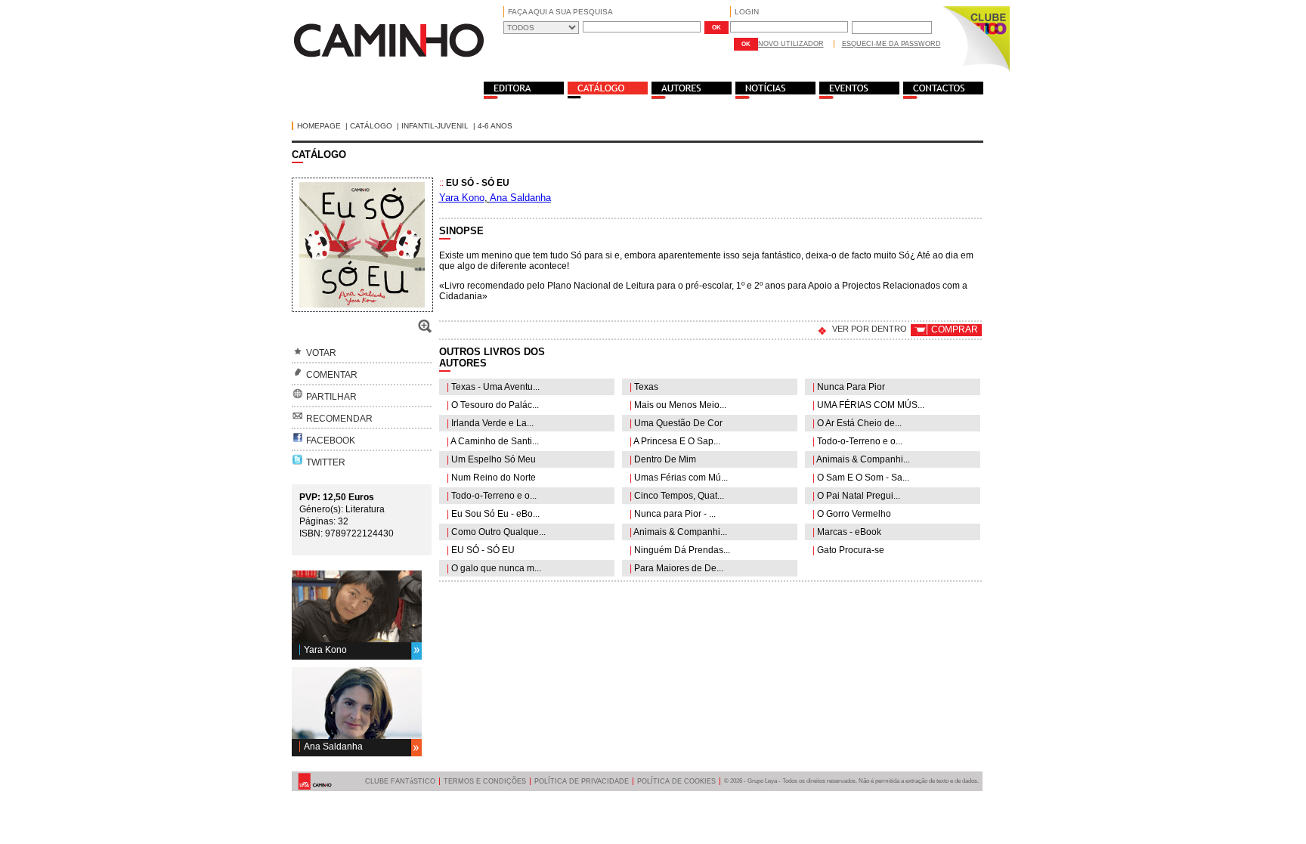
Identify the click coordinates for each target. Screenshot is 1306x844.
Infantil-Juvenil (435, 126)
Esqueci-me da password (891, 44)
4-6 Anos (495, 126)
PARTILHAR (331, 396)
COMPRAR (954, 329)
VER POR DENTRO (869, 328)
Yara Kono (325, 650)
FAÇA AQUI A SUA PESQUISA (560, 12)
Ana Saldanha (333, 746)
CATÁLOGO (371, 126)
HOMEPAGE (319, 126)
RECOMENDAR (339, 418)
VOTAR (321, 353)
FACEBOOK (330, 440)
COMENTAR (331, 374)
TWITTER (325, 462)
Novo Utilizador (791, 44)
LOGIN (747, 12)
